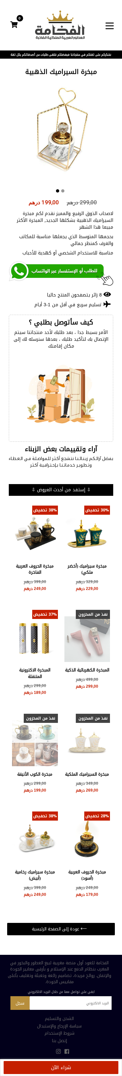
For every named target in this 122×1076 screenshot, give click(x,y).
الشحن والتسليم (59, 1018)
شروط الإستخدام (60, 1033)
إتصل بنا (59, 1041)
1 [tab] (57, 191)
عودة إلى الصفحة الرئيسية (56, 929)
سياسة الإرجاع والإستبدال (59, 1026)
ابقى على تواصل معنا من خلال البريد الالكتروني (61, 992)
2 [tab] (62, 191)
